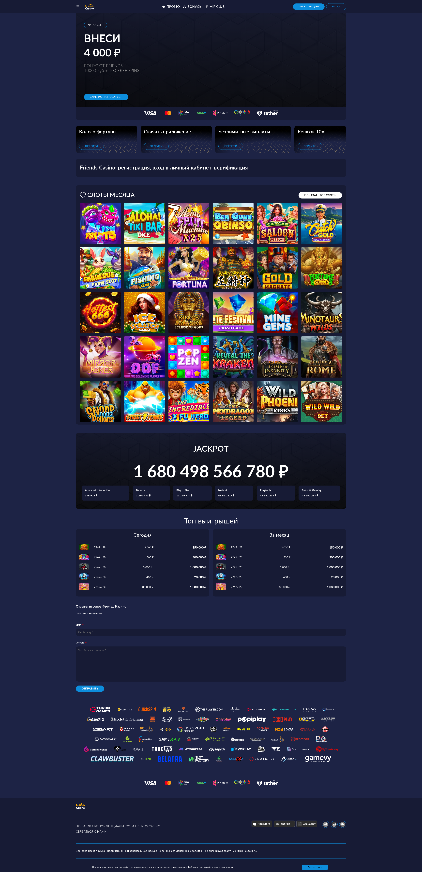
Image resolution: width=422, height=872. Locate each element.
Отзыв (80, 642)
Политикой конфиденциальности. (216, 867)
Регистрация (309, 6)
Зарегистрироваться (106, 97)
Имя (78, 625)
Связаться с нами (91, 831)
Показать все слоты (320, 195)
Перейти (91, 146)
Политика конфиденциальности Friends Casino (118, 826)
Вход (336, 6)
